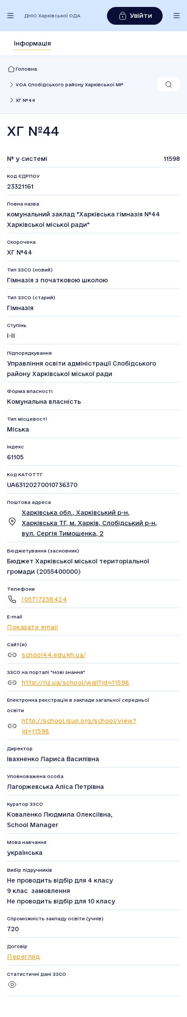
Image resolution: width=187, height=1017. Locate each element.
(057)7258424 (44, 599)
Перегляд (23, 956)
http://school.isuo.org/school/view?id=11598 (79, 726)
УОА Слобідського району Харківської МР (70, 84)
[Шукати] (168, 84)
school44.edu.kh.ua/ (54, 654)
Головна (26, 69)
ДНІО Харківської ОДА (52, 15)
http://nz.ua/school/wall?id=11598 (76, 682)
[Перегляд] (12, 987)
